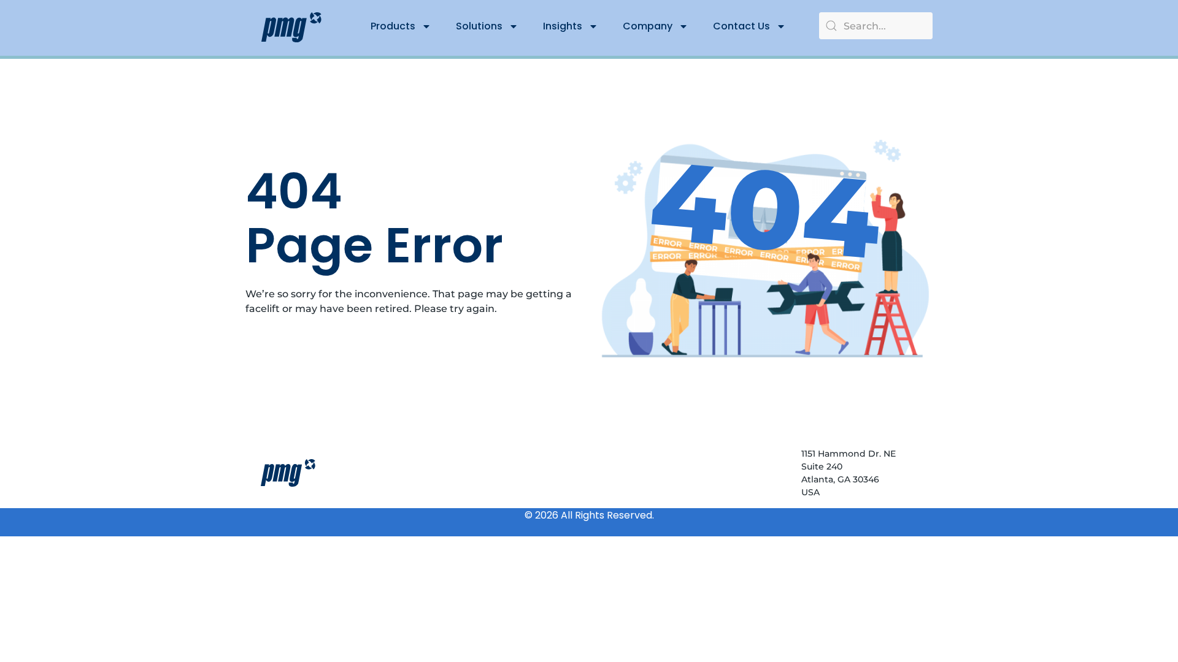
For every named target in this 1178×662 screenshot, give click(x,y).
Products (393, 26)
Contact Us (741, 26)
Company (647, 26)
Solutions (479, 26)
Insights (562, 26)
